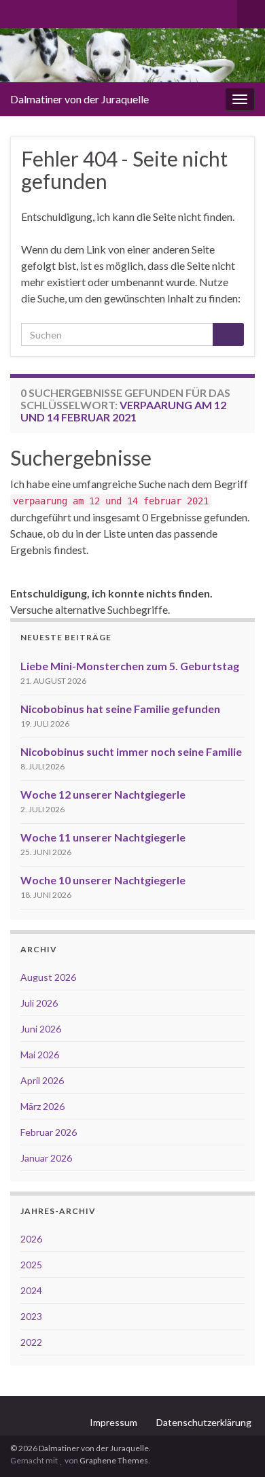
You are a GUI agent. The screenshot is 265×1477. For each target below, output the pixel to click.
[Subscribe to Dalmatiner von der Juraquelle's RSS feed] (16, 11)
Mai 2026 (39, 1054)
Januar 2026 (46, 1158)
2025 (31, 1264)
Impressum (113, 1422)
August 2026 (48, 977)
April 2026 (42, 1080)
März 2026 (42, 1106)
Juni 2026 (40, 1029)
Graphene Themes (114, 1460)
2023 (31, 1316)
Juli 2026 (39, 1003)
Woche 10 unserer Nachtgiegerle (103, 879)
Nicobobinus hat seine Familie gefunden (120, 708)
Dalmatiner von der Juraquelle (79, 98)
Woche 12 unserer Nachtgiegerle (103, 794)
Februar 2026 (48, 1132)
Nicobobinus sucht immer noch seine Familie (131, 751)
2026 (31, 1239)
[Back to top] (234, 1446)
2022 (31, 1342)
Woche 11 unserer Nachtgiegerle (103, 837)
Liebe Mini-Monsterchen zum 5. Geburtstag (129, 665)
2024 (31, 1290)
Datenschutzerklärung (203, 1422)
